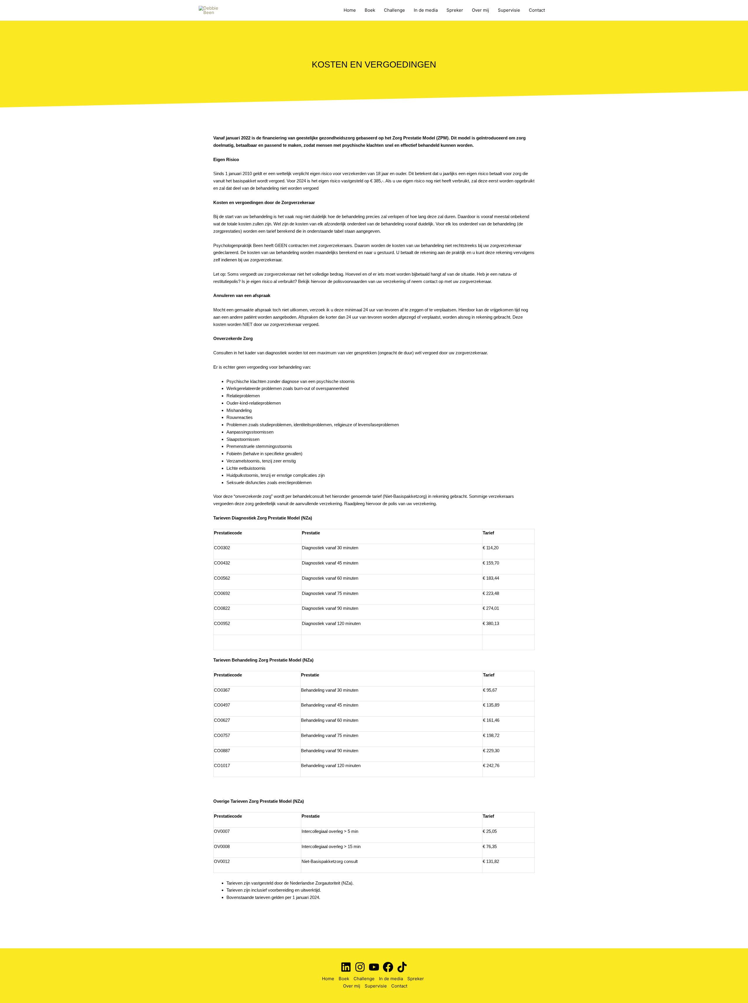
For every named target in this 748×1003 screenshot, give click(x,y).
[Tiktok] (402, 967)
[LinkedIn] (346, 967)
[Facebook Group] (388, 967)
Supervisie (509, 10)
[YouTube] (374, 967)
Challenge (394, 10)
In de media (426, 10)
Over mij (480, 10)
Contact (537, 10)
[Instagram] (360, 967)
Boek (370, 10)
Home (350, 10)
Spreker (454, 10)
